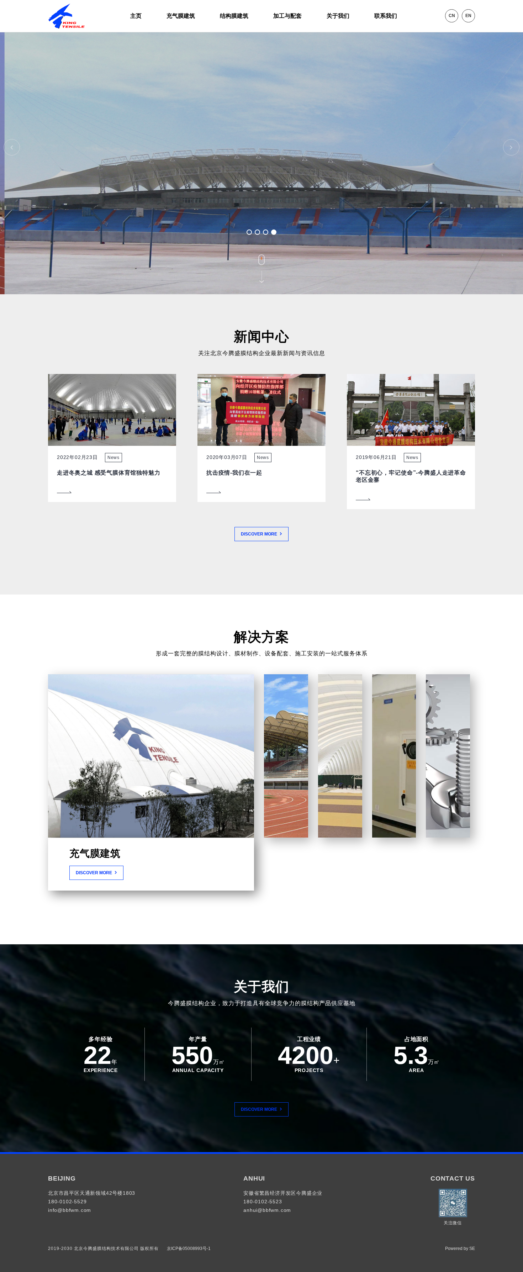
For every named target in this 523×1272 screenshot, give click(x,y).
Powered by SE (460, 1248)
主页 (136, 16)
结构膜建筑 (234, 16)
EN (468, 15)
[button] (249, 232)
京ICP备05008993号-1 (188, 1248)
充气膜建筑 (181, 16)
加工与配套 (287, 16)
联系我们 (385, 16)
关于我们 (338, 16)
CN (452, 15)
